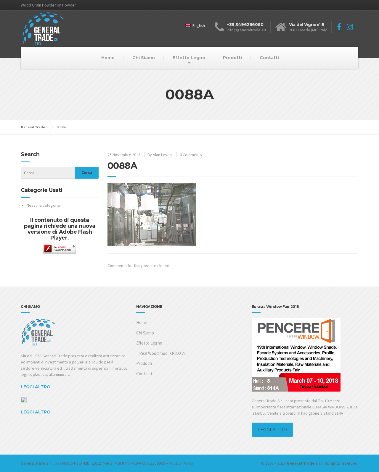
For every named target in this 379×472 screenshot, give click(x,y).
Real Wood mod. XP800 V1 (162, 353)
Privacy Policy (181, 463)
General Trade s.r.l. (37, 463)
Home (108, 57)
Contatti (269, 57)
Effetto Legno (189, 57)
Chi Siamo (143, 57)
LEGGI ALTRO (36, 386)
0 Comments (191, 154)
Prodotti (232, 57)
